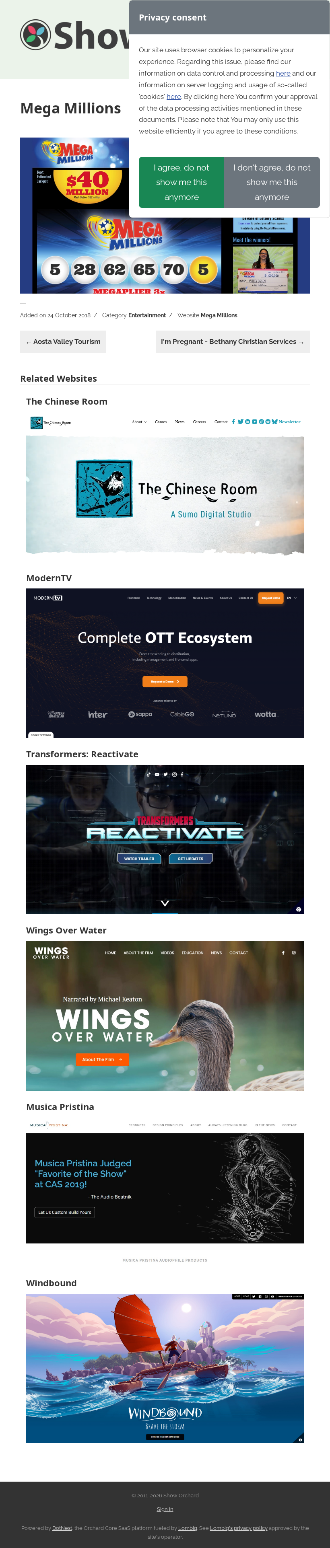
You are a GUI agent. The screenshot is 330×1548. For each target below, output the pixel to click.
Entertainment (147, 315)
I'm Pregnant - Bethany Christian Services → (233, 341)
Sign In (165, 1509)
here (283, 73)
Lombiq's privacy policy (239, 1528)
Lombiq (187, 1528)
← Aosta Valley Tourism (63, 341)
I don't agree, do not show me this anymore (272, 181)
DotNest (62, 1528)
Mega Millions (219, 315)
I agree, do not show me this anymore (181, 181)
